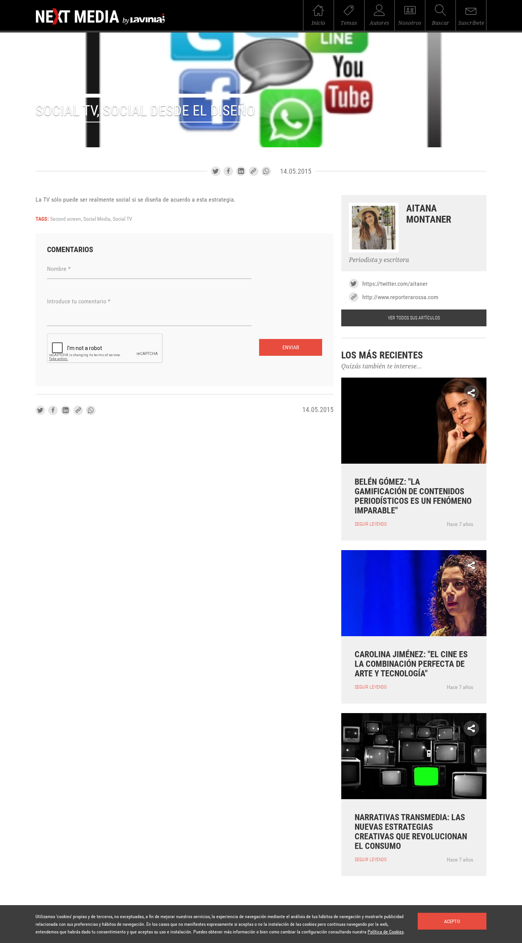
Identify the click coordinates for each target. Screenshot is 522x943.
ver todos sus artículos (414, 318)
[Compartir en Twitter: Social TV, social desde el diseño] (215, 171)
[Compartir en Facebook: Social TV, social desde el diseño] (228, 171)
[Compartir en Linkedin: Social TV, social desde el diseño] (241, 171)
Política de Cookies (386, 932)
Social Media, (98, 219)
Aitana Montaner (428, 214)
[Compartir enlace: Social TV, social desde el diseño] (253, 171)
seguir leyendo (371, 524)
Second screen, (66, 219)
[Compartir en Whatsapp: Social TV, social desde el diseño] (266, 171)
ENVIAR (290, 347)
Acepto (452, 921)
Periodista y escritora (379, 260)
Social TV (122, 219)
